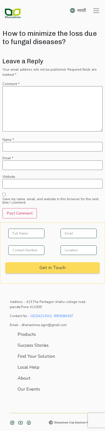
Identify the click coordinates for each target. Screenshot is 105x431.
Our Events (29, 389)
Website (8, 176)
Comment (11, 84)
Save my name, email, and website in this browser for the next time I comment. (50, 200)
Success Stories (33, 345)
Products (27, 334)
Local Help (28, 367)
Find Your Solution (36, 356)
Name (8, 139)
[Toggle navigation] (96, 11)
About (24, 378)
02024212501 (41, 316)
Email (7, 158)
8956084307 (63, 316)
